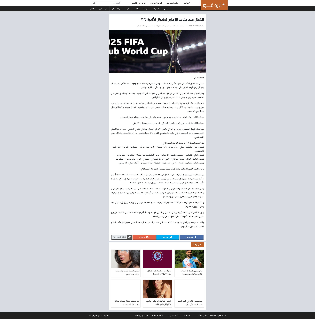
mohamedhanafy (194, 26)
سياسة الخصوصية (173, 3)
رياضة (145, 9)
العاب (92, 9)
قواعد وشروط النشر (139, 3)
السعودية (156, 9)
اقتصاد (136, 9)
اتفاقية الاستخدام (156, 3)
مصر (166, 9)
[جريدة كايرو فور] (214, 5)
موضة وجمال (116, 9)
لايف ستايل (103, 9)
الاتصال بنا (186, 3)
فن (127, 9)
